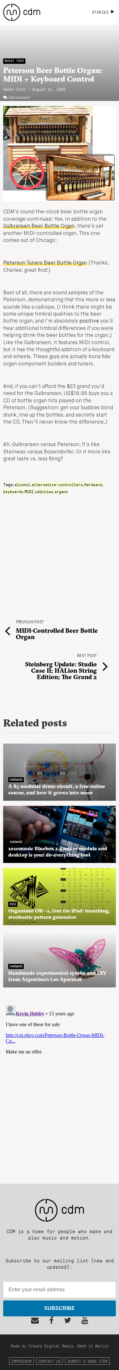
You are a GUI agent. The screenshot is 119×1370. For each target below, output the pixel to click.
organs (61, 491)
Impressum (21, 1361)
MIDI (29, 491)
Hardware (93, 484)
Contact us (49, 1361)
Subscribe (59, 1308)
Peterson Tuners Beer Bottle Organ (45, 263)
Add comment (19, 98)
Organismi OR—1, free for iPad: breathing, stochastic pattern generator (59, 913)
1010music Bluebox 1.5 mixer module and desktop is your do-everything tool (57, 851)
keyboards (13, 491)
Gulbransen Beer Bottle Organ (39, 226)
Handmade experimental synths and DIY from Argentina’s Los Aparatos (57, 976)
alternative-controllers (57, 484)
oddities (44, 491)
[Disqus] (59, 1082)
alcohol (22, 484)
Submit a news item (88, 1361)
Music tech (14, 61)
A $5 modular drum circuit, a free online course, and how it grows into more (56, 789)
